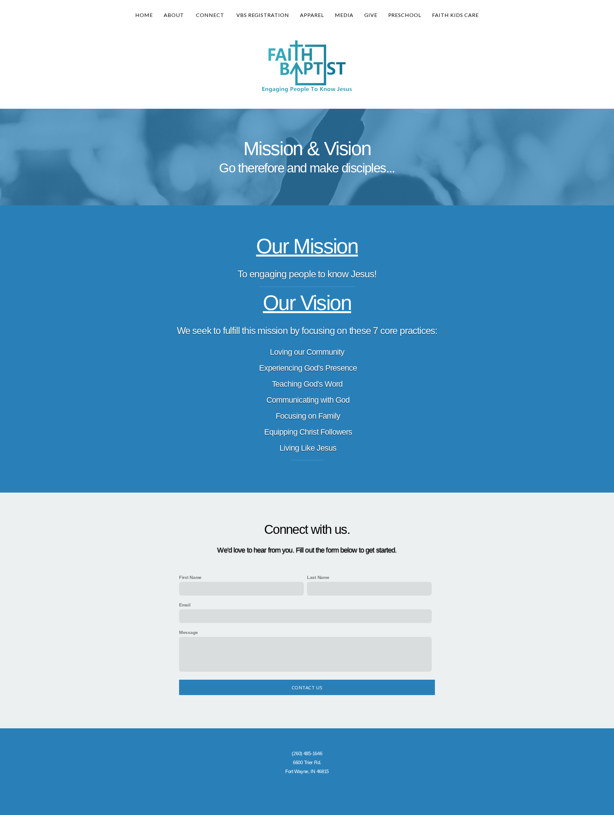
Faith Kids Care (455, 15)
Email (185, 604)
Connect (210, 15)
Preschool (404, 15)
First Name (190, 577)
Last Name (318, 577)
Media (344, 15)
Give (370, 15)
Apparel (312, 15)
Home (144, 15)
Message (188, 632)
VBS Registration (262, 15)
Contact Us (307, 687)
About (174, 15)
